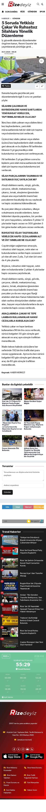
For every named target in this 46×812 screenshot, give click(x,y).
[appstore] (12, 756)
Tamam (31, 809)
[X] (19, 749)
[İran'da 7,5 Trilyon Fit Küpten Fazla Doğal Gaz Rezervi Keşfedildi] (12, 394)
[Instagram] (23, 749)
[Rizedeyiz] (20, 4)
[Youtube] (27, 749)
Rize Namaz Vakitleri (10, 776)
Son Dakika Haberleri (9, 791)
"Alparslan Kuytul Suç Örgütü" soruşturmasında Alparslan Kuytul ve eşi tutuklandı (12, 427)
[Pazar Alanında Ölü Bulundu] (12, 441)
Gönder (7, 492)
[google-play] (34, 756)
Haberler (5, 18)
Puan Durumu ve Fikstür (11, 784)
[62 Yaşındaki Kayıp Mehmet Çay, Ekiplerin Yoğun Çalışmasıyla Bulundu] (34, 415)
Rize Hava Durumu (34, 768)
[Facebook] (14, 749)
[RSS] (32, 749)
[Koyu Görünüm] (42, 4)
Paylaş (7, 86)
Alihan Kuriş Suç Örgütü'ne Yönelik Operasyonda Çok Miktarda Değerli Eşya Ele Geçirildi (33, 452)
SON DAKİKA (11, 12)
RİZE (22, 12)
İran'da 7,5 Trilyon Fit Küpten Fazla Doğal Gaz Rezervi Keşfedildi (12, 403)
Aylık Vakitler (8, 697)
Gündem (16, 18)
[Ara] (38, 4)
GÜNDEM (32, 12)
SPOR (42, 12)
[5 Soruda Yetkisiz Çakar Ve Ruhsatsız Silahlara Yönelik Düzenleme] (23, 69)
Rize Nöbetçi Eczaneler (10, 769)
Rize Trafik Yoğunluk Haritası (31, 776)
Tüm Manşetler (33, 782)
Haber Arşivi (32, 790)
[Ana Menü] (3, 4)
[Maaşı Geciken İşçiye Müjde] (34, 394)
